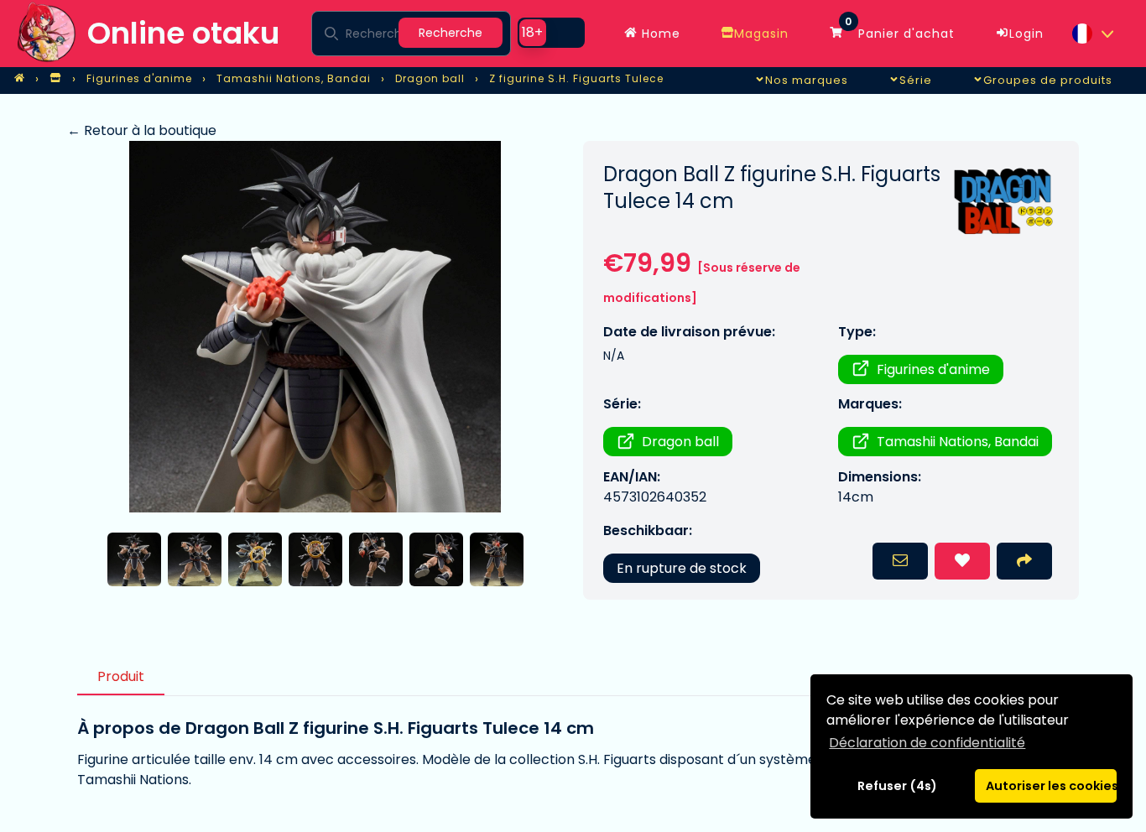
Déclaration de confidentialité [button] (927, 742)
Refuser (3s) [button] (897, 785)
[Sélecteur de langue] (1092, 33)
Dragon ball (680, 441)
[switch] (551, 33)
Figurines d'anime (933, 369)
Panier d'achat (900, 29)
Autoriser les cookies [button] (1051, 785)
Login (1026, 33)
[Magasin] (55, 78)
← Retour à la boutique (141, 130)
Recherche (450, 32)
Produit (120, 676)
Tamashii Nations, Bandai (958, 441)
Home (659, 33)
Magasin (761, 33)
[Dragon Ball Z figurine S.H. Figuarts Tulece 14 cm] (315, 326)
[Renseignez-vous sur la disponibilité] (900, 561)
